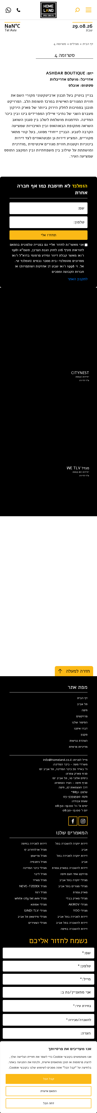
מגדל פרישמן (39, 856)
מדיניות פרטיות (78, 747)
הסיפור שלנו (80, 722)
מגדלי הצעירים (37, 923)
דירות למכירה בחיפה (34, 843)
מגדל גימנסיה (38, 862)
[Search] (77, 10)
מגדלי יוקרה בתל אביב (73, 880)
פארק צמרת (80, 892)
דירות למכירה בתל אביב (72, 916)
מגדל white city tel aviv (31, 898)
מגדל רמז (41, 892)
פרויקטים (82, 716)
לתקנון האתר (78, 279)
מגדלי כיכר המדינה (35, 868)
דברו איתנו (81, 728)
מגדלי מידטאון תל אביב (32, 916)
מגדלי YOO (80, 910)
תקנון (84, 734)
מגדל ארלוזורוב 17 (35, 849)
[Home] (48, 10)
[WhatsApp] (8, 10)
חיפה (85, 710)
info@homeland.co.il (57, 760)
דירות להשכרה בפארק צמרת (70, 868)
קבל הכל (48, 1079)
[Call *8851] (18, 10)
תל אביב (82, 704)
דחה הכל (48, 1103)
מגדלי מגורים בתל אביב (73, 886)
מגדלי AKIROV (78, 904)
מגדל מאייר (40, 880)
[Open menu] (88, 10)
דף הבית (88, 44)
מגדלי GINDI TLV (35, 910)
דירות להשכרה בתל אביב (72, 923)
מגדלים (74, 44)
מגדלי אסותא (39, 904)
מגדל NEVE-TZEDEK (33, 886)
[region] (48, 1077)
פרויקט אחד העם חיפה (74, 874)
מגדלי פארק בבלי (77, 898)
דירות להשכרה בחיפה (74, 929)
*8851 (75, 792)
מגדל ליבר (40, 874)
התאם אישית (48, 1091)
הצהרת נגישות (78, 740)
